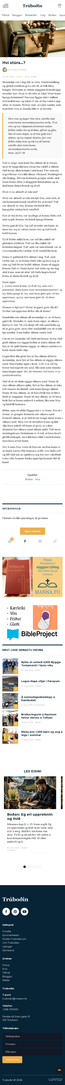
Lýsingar (7, 946)
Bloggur (17, 15)
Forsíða (6, 931)
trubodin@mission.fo (14, 998)
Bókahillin (31, 15)
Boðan (52, 15)
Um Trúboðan (10, 942)
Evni (4, 968)
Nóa (37, 479)
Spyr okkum (32, 531)
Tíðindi (5, 15)
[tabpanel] (30, 819)
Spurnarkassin (10, 935)
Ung (42, 15)
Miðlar (6, 980)
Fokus (6, 965)
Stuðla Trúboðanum (14, 938)
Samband (8, 950)
